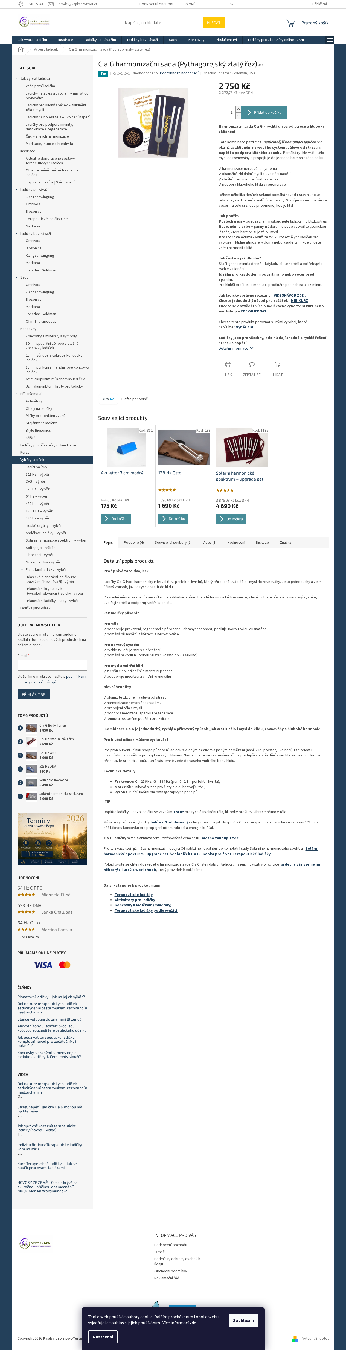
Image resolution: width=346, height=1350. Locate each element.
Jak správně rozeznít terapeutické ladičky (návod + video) (47, 1128)
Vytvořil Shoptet (315, 1339)
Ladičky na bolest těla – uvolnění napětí (58, 117)
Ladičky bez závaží (35, 233)
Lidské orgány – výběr (44, 525)
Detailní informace (233, 348)
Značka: (229, 73)
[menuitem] (32, 40)
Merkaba (33, 226)
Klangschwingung (40, 197)
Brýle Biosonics (38, 430)
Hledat (213, 22)
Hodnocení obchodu (157, 4)
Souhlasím (243, 1320)
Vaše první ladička (40, 86)
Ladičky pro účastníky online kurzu (48, 445)
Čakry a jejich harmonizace (47, 136)
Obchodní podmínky (170, 1271)
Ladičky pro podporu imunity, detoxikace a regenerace (49, 127)
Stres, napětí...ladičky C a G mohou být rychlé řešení (50, 1109)
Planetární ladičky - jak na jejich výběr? (51, 997)
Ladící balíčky (36, 467)
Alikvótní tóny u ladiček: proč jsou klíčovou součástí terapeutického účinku (52, 1028)
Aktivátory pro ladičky (135, 900)
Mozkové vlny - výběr (43, 562)
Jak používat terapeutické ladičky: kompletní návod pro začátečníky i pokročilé (47, 1041)
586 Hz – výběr (38, 518)
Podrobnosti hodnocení (179, 73)
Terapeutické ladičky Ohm (47, 219)
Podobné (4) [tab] (134, 542)
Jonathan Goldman (41, 270)
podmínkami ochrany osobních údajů (52, 679)
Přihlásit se (33, 694)
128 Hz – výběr (38, 474)
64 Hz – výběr (37, 496)
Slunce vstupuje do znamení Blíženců (50, 1019)
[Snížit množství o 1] (238, 115)
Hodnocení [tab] (236, 542)
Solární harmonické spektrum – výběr (56, 540)
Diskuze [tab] (262, 542)
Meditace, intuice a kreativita (49, 144)
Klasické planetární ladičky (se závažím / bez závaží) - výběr (51, 579)
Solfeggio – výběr (40, 548)
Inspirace (27, 151)
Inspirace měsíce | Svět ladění (50, 182)
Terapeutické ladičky (134, 895)
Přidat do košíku (267, 112)
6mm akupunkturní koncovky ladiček (55, 379)
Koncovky (28, 329)
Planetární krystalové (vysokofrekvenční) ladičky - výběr (55, 591)
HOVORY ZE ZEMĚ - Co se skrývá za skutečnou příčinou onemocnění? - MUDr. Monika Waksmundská (48, 1186)
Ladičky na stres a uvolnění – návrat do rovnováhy (57, 96)
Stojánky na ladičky (41, 423)
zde (193, 1323)
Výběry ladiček (32, 460)
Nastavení (103, 1337)
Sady (24, 277)
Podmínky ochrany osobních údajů (177, 1261)
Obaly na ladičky (39, 408)
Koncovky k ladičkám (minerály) (143, 905)
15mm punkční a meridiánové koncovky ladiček (58, 370)
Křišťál (31, 438)
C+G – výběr (35, 481)
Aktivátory (34, 401)
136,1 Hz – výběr (39, 511)
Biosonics (34, 211)
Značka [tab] (286, 542)
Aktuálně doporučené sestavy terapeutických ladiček (50, 161)
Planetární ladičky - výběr (46, 569)
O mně (190, 4)
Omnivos (33, 204)
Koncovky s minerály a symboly (51, 336)
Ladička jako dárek (35, 608)
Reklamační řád (166, 1278)
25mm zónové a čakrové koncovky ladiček (54, 358)
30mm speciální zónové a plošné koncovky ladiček (52, 346)
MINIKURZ (299, 300)
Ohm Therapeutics (41, 321)
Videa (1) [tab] (210, 542)
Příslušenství (30, 394)
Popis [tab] (108, 542)
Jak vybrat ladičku (35, 78)
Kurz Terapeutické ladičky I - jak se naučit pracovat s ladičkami (47, 1165)
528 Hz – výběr (38, 489)
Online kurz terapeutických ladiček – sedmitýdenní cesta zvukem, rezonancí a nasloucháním (52, 1007)
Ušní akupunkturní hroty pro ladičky (54, 386)
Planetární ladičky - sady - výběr (53, 601)
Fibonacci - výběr (40, 555)
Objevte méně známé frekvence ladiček (52, 173)
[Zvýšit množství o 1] (238, 109)
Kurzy (25, 452)
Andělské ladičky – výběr (46, 533)
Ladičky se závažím (36, 189)
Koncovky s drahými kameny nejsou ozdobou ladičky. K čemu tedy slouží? (49, 1054)
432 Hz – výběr (38, 504)
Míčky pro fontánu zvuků (45, 416)
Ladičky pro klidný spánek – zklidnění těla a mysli (56, 108)
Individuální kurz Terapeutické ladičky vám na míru (50, 1146)
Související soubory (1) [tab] (173, 542)
